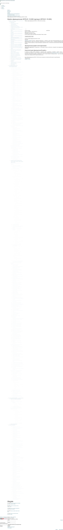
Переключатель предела (17, 221)
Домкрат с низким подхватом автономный (18, 488)
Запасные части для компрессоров (15, 111)
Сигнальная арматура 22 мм (18, 254)
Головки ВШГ (16, 309)
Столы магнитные (17, 335)
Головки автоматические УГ (17, 308)
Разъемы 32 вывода (18, 237)
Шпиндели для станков (18, 109)
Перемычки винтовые (18, 297)
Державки (15, 314)
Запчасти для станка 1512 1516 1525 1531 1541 (17, 79)
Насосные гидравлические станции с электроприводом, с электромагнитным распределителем (17, 140)
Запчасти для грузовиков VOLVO (16, 43)
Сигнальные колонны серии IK (18, 259)
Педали (14, 122)
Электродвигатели (17, 395)
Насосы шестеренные (18, 350)
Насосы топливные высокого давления (15, 54)
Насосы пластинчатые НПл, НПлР (18, 347)
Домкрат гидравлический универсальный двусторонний (16, 483)
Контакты (14, 516)
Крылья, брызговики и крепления (16, 51)
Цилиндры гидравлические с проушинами (17, 498)
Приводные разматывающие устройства (16, 151)
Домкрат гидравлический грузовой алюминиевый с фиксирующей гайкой (18, 457)
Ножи (14, 121)
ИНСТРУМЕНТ (12, 425)
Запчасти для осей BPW (16, 44)
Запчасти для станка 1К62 (17, 87)
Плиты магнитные (17, 325)
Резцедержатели (16, 334)
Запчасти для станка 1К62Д (17, 89)
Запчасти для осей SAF (16, 46)
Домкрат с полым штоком (17, 490)
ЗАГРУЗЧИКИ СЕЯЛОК (16, 399)
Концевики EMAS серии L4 (18, 206)
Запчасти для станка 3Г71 (17, 102)
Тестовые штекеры (17, 302)
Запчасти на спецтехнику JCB (16, 48)
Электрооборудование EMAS (16, 164)
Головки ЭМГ (15, 313)
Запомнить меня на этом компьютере (14, 524)
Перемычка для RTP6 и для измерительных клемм (18, 295)
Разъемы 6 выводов (19, 241)
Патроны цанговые (17, 324)
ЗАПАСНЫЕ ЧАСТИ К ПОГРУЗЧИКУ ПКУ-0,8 (18, 415)
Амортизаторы (14, 25)
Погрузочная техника (17, 423)
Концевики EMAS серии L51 (18, 209)
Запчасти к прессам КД (18, 117)
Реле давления (16, 365)
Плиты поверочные (17, 326)
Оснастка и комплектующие (17, 304)
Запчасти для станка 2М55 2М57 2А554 (17, 100)
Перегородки (15, 293)
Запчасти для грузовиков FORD (16, 32)
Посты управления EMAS (17, 227)
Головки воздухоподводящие (17, 114)
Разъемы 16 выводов (17, 235)
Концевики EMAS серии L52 (18, 211)
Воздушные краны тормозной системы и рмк (17, 27)
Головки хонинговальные (16, 312)
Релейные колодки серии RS (17, 245)
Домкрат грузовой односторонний (17, 485)
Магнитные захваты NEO (18, 383)
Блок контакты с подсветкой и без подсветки (18, 181)
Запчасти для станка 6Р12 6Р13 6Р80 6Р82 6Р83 (17, 105)
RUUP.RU (5, 519)
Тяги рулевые (14, 63)
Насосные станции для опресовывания (18, 144)
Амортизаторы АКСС (17, 304)
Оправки (14, 321)
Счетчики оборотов (17, 338)
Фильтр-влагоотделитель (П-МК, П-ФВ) (18, 368)
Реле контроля (17, 174)
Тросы (12, 61)
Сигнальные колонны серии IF (18, 258)
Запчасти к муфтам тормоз (17, 116)
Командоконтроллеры (18, 379)
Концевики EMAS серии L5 (18, 208)
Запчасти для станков (16, 67)
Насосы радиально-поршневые (17, 349)
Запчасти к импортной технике (16, 400)
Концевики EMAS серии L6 (18, 215)
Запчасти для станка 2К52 (17, 96)
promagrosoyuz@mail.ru (2, 2)
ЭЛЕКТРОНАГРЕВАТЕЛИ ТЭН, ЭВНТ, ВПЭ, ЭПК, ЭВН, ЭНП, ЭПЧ (17, 161)
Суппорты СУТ (16, 337)
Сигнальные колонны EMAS (17, 256)
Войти (57, 529)
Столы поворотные (17, 336)
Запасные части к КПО (16, 113)
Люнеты (14, 316)
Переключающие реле (18, 172)
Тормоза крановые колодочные (17, 392)
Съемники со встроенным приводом (18, 443)
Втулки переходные (17, 306)
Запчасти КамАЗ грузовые (17, 46)
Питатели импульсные (18, 351)
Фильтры (13, 64)
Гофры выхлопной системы (15, 28)
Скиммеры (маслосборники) (16, 159)
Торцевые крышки (17, 303)
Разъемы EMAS (16, 230)
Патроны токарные (17, 323)
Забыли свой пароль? (11, 526)
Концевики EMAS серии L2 (18, 202)
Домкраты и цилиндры (16, 446)
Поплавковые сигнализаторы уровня (18, 225)
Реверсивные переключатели (17, 223)
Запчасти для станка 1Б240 (17, 84)
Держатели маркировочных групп (18, 276)
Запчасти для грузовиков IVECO (16, 34)
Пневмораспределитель (18, 364)
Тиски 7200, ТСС (16, 339)
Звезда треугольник (18, 219)
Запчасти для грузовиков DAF (16, 30)
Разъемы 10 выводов (17, 232)
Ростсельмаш (14, 424)
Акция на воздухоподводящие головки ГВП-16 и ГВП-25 (13, 509)
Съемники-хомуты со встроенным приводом (18, 445)
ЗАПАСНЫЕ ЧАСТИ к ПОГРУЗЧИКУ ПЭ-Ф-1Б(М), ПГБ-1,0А (19, 417)
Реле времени (17, 173)
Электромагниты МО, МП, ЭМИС (17, 397)
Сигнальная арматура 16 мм (18, 252)
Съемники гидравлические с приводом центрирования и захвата (17, 436)
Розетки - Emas (17, 244)
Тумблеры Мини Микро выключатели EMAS (18, 261)
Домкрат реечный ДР (17, 486)
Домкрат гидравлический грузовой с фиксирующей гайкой (17, 467)
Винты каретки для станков (17, 70)
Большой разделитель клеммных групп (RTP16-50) (18, 267)
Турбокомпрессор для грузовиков (16, 62)
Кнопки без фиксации (16, 184)
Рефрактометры (16, 158)
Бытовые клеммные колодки (17, 273)
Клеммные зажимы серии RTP (17, 289)
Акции (11, 516)
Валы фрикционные (17, 69)
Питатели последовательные (17, 353)
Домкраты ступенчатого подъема (18, 493)
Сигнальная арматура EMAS (17, 247)
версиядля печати (9, 10)
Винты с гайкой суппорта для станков (17, 74)
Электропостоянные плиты (17, 343)
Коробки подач (16, 107)
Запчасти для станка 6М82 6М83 (17, 104)
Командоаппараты (17, 378)
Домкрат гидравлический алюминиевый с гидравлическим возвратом (16, 452)
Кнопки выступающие (17, 186)
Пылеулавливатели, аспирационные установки (17, 332)
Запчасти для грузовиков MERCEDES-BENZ (16, 37)
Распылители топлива (16, 57)
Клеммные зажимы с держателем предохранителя (17, 285)
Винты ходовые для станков (17, 76)
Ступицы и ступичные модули (16, 60)
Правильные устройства (15, 149)
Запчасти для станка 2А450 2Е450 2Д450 (17, 95)
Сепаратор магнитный (18, 365)
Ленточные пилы (16, 315)
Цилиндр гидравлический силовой (16, 495)
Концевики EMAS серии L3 (18, 204)
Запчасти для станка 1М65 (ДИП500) (17, 93)
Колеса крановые (16, 377)
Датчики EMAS (16, 168)
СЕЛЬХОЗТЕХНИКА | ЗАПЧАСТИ (16, 398)
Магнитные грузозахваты (16, 381)
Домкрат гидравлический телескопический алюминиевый (16, 476)
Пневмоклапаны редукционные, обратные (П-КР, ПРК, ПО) (17, 360)
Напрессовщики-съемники (16, 429)
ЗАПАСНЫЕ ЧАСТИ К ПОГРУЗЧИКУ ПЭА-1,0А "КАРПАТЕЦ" (18, 421)
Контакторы (15, 380)
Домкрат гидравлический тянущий (16, 479)
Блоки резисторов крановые (17, 372)
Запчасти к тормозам (17, 373)
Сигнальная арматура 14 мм (18, 251)
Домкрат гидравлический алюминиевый (16, 449)
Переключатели (17, 192)
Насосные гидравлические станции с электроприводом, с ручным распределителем (17, 135)
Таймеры (16, 175)
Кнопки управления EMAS (17, 177)
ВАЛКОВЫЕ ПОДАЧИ (17, 148)
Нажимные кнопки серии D (18, 190)
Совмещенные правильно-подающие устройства (18, 154)
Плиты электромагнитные (17, 328)
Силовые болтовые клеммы (17, 301)
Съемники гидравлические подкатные (16, 433)
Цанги (14, 339)
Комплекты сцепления (16, 49)
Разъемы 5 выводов (19, 240)
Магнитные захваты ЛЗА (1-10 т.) (18, 387)
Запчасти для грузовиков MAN (16, 35)
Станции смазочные (17, 366)
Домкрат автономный (17, 447)
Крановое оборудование (16, 370)
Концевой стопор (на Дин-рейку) (17, 291)
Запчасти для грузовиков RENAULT (16, 39)
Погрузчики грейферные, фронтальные (16, 408)
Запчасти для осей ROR (16, 45)
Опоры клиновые (16, 321)
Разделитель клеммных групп (18, 299)
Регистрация (10, 527)
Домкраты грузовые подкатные (17, 492)
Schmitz (12, 22)
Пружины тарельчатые (18, 330)
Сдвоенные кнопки (18, 192)
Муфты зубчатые (16, 390)
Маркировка (15, 292)
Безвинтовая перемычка (15, 265)
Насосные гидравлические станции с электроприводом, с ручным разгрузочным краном (18, 130)
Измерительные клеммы (16, 281)
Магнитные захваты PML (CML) (18, 385)
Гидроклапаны (16, 345)
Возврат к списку (27, 59)
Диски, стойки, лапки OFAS (17, 402)
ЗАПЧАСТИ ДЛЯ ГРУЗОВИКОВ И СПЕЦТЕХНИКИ (16, 21)
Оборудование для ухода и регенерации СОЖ (17, 156)
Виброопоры (15, 305)
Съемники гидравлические (16, 431)
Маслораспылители (17, 346)
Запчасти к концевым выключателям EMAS (17, 198)
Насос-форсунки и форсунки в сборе (15, 53)
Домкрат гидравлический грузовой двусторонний (18, 459)
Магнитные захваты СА (18, 389)
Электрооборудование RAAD (16, 263)
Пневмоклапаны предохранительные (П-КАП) (18, 356)
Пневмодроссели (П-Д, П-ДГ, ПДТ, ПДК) (18, 354)
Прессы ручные (16, 330)
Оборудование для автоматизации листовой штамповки (16, 146)
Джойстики (16, 183)
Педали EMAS (16, 224)
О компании (5, 516)
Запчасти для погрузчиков (16, 410)
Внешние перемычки (17, 274)
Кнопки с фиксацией (16, 189)
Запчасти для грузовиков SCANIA (16, 41)
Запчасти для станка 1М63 (17, 91)
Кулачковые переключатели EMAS (17, 216)
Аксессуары (17, 179)
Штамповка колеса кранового (17, 394)
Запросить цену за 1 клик (29, 36)
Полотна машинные (17, 329)
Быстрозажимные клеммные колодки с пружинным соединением (17, 270)
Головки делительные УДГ (18, 311)
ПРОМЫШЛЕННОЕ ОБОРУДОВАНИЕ (13, 66)
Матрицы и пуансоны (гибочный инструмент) (18, 119)
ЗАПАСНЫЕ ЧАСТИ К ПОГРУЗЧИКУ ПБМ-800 (18, 412)
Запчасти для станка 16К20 (17, 82)
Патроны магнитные (17, 322)
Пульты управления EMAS (17, 229)
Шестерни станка (16, 68)
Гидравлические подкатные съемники (17, 427)
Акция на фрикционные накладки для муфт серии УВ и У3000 (13, 503)
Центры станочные (17, 340)
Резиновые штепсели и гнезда (18, 242)
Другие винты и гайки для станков (17, 78)
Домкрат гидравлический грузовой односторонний (16, 463)
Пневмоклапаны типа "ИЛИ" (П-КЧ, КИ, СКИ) (17, 363)
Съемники (13, 425)
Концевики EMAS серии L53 (18, 213)
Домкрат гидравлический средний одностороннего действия (16, 472)
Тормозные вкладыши (18, 123)
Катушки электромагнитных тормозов (17, 375)
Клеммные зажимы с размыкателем (17, 287)
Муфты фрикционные (17, 108)
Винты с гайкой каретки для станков (18, 72)
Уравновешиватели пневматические (17, 124)
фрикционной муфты (55, 52)
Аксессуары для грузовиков (14, 24)
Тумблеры (16, 193)
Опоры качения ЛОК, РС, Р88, (17, 320)
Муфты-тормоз (16, 120)
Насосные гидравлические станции (17, 126)
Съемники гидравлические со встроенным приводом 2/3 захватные (18, 441)
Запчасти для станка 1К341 (17, 86)
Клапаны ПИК (16, 112)
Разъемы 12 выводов (17, 234)
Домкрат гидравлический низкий (18, 469)
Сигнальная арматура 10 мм (18, 249)
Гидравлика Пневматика (16, 344)
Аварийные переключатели (17, 218)
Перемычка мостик (17, 296)
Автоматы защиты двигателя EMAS (17, 165)
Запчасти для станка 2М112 (17, 98)
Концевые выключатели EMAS (17, 195)
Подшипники (14, 56)
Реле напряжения (18, 175)
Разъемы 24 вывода (18, 236)
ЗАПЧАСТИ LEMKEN (17, 403)
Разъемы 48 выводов (17, 239)
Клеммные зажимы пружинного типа (17, 283)
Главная (1, 516)
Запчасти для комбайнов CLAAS (17, 406)
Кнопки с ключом (18, 187)
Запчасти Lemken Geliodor (18, 405)
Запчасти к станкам (28, 40)
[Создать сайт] (2, 519)
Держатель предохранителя (16, 277)
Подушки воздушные (15, 55)
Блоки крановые (16, 371)
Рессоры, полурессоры (16, 58)
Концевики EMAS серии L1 (18, 200)
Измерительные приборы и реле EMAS (18, 170)
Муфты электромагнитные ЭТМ (18, 318)
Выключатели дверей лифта (17, 167)
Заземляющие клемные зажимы (18, 279)
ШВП (14, 341)
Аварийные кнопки (18, 178)
